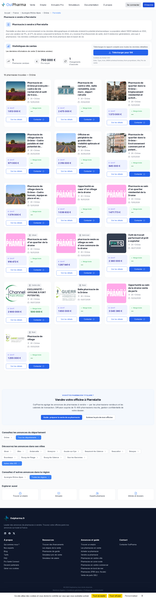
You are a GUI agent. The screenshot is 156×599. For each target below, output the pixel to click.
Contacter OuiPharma (127, 544)
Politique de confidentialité (93, 590)
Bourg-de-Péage (28, 457)
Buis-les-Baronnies (75, 457)
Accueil (7, 13)
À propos (107, 5)
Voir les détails (16, 119)
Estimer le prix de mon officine (99, 417)
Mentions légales (59, 590)
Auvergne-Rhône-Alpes (13, 477)
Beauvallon (116, 451)
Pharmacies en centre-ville (91, 558)
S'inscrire (148, 5)
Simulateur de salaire (50, 558)
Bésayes (132, 451)
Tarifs (6, 555)
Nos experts (9, 548)
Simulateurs (73, 5)
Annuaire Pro (57, 5)
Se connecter (133, 5)
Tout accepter (99, 596)
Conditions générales (74, 590)
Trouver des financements (53, 544)
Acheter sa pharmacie (89, 551)
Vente (32, 5)
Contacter (37, 119)
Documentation (91, 5)
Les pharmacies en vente (91, 548)
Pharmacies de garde (51, 551)
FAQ (5, 558)
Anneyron (51, 451)
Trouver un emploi (88, 544)
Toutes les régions (39, 477)
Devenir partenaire (11, 565)
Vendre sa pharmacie (89, 555)
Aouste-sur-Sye (70, 451)
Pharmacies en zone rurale (91, 562)
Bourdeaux (8, 457)
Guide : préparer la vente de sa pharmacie (61, 417)
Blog (6, 551)
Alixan (6, 451)
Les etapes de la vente (51, 548)
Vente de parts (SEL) (89, 575)
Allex (19, 451)
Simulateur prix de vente (52, 555)
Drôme (6, 437)
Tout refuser (115, 596)
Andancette (34, 451)
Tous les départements (27, 437)
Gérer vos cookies (11, 568)
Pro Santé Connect (11, 562)
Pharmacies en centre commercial (94, 565)
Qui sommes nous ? (11, 544)
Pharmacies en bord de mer (92, 568)
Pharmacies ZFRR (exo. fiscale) (93, 572)
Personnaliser (131, 596)
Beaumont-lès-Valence (94, 451)
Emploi (43, 5)
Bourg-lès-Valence (51, 457)
